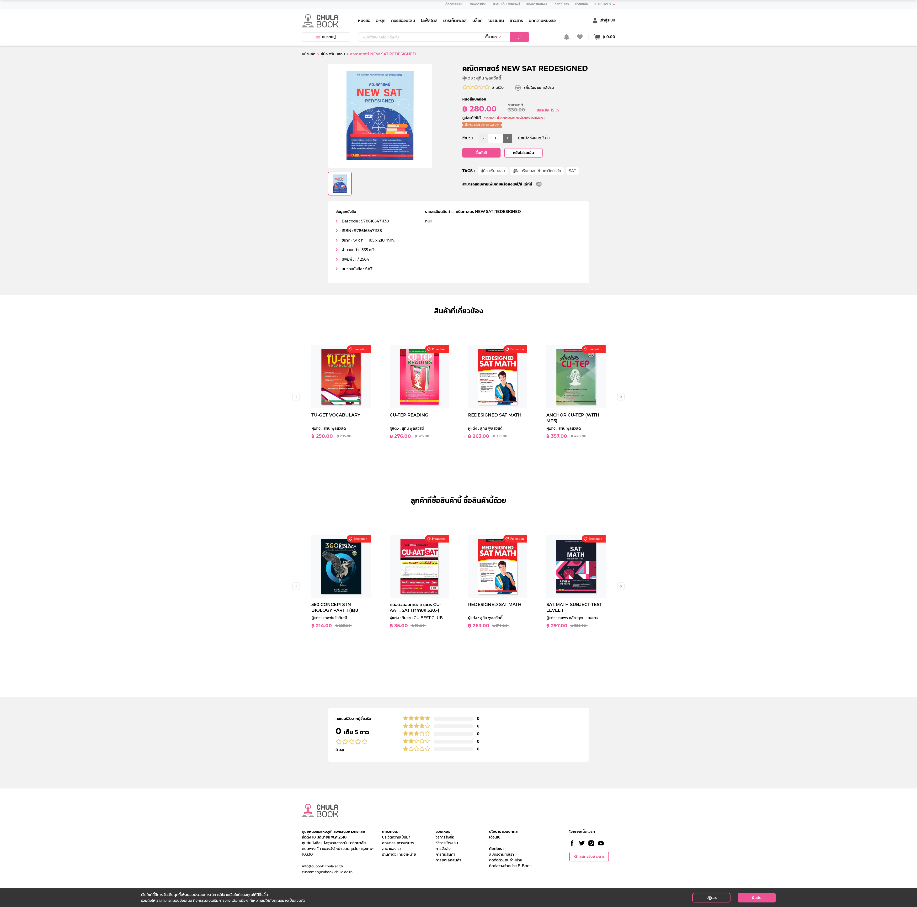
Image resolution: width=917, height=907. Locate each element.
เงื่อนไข (494, 837)
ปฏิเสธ (711, 897)
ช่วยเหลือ (443, 831)
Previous (296, 397)
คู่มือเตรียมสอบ (493, 171)
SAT (572, 171)
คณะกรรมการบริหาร (398, 843)
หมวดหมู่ (329, 37)
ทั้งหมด (491, 37)
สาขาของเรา (391, 848)
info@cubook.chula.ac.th (322, 866)
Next (621, 397)
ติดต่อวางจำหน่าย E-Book (510, 866)
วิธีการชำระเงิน (447, 843)
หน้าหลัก (308, 54)
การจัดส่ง (443, 848)
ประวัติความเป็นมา (396, 837)
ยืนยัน (757, 897)
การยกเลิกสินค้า (448, 860)
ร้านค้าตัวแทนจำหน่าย (399, 854)
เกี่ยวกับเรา (391, 831)
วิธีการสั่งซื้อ (445, 837)
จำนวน (467, 138)
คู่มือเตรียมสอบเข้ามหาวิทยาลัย (536, 171)
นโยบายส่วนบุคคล (503, 831)
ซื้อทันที (481, 152)
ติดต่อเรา (496, 848)
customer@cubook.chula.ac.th (327, 872)
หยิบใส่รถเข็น (523, 152)
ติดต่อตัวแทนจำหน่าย (505, 860)
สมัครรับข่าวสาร (592, 856)
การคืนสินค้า (445, 854)
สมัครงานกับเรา (501, 854)
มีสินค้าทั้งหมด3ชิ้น (534, 138)
